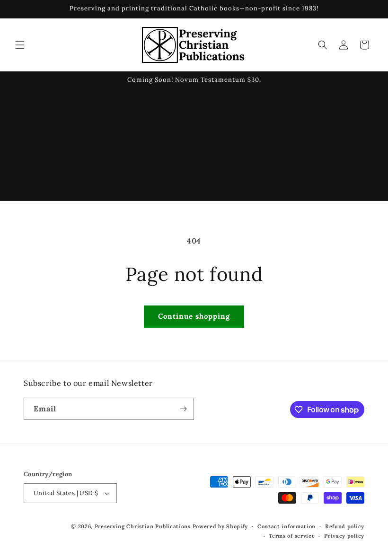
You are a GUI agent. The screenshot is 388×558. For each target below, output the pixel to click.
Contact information (286, 526)
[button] (19, 45)
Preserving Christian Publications (143, 526)
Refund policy (344, 526)
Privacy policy (344, 535)
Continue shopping (194, 316)
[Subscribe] (183, 409)
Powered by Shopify (220, 526)
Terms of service (292, 535)
